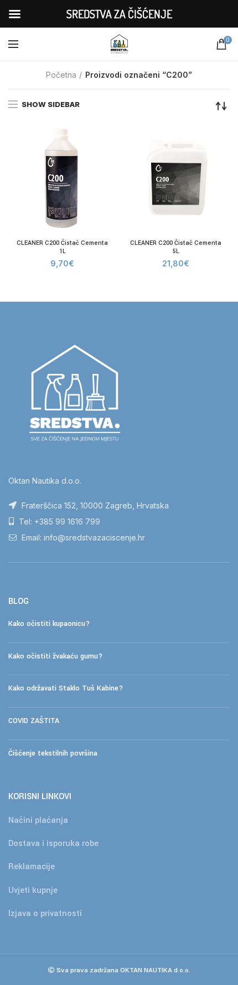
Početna (61, 74)
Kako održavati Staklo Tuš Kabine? (65, 688)
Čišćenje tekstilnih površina (52, 753)
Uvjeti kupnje (33, 890)
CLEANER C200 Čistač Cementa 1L (62, 247)
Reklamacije (31, 866)
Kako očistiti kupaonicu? (49, 624)
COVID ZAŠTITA (33, 721)
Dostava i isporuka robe (53, 843)
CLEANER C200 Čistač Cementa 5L (175, 247)
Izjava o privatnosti (45, 913)
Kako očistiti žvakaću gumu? (55, 656)
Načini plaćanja (38, 820)
